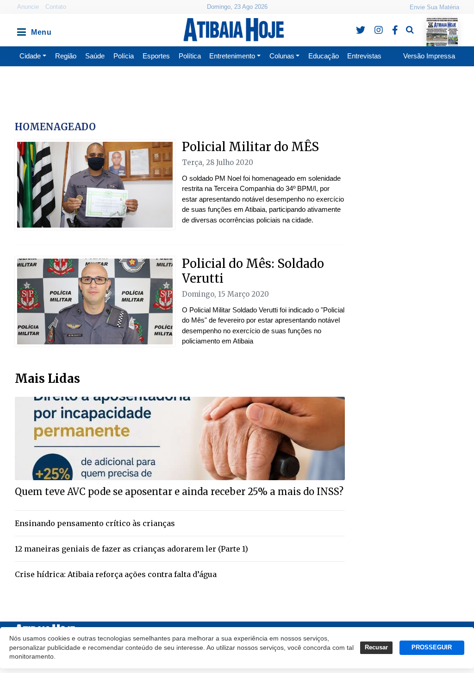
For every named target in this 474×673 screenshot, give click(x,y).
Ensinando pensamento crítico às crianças (95, 523)
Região (65, 56)
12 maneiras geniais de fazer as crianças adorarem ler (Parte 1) (131, 548)
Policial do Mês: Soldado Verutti (253, 271)
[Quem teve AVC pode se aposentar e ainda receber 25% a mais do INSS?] (180, 437)
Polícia (123, 56)
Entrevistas (364, 56)
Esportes (156, 56)
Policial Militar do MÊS (250, 146)
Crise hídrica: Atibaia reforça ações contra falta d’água (116, 574)
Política (190, 56)
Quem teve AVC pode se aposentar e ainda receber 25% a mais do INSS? (179, 491)
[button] (21, 30)
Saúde (95, 56)
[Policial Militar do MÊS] (95, 185)
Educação (323, 56)
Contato (55, 6)
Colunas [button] (281, 56)
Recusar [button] (376, 647)
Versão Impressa (429, 56)
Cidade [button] (30, 56)
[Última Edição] (441, 24)
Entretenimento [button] (232, 56)
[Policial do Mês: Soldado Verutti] (95, 301)
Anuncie (28, 6)
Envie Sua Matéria (434, 7)
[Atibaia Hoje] (233, 29)
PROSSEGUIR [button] (432, 647)
